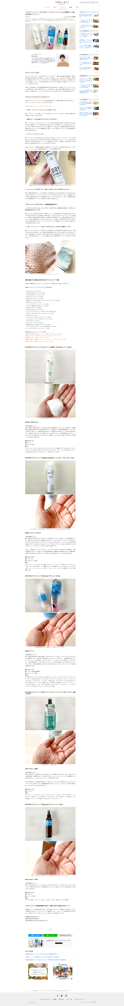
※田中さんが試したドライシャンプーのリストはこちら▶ (38, 106)
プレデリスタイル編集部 (70, 16)
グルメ (54, 7)
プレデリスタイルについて (45, 999)
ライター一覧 (69, 999)
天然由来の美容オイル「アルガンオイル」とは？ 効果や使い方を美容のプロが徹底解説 (45, 960)
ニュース (47, 7)
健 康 (70, 7)
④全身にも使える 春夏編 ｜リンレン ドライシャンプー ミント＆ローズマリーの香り (45, 339)
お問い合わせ (61, 999)
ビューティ (62, 7)
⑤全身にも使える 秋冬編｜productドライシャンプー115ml (39, 341)
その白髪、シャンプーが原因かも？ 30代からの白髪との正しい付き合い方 (42, 957)
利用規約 (54, 999)
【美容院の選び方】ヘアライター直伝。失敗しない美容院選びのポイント (42, 954)
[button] (65, 935)
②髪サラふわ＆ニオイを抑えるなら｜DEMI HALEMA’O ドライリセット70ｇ (43, 335)
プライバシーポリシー (78, 999)
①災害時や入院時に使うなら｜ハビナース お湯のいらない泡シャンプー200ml (43, 334)
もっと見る (96, 50)
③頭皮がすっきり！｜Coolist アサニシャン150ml (37, 337)
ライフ (77, 7)
